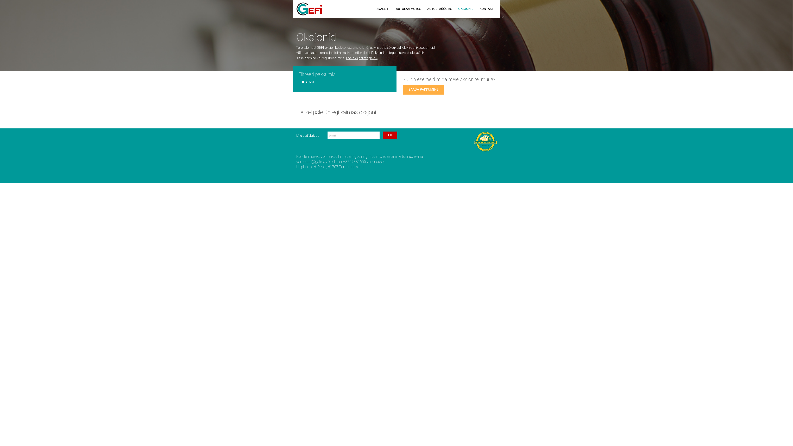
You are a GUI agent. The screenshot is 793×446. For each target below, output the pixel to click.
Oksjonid (466, 9)
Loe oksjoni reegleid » (362, 58)
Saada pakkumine (423, 89)
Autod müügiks (439, 9)
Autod (310, 82)
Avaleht (383, 9)
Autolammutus (408, 9)
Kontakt (487, 9)
